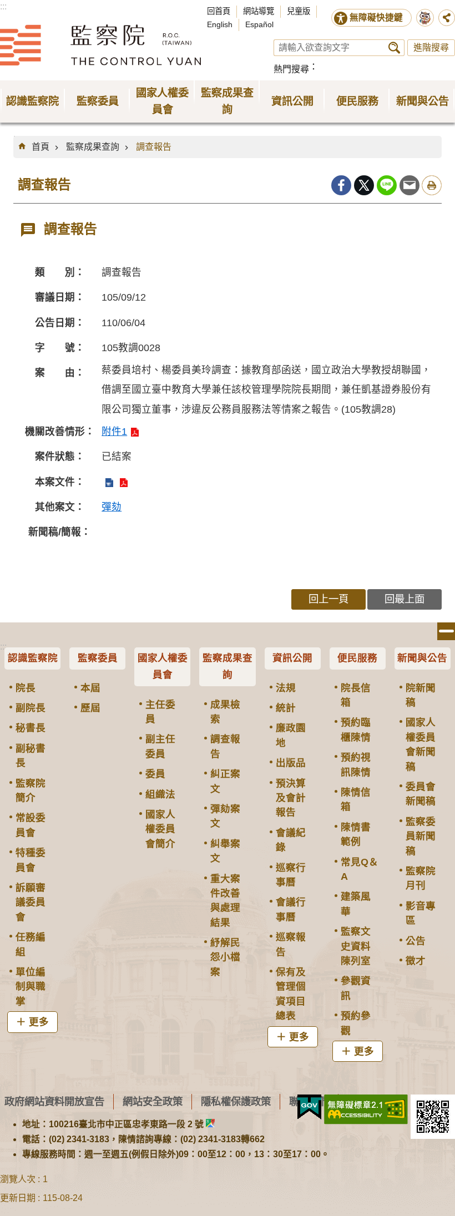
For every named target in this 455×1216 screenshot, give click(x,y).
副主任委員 (160, 746)
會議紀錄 (291, 840)
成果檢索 (225, 711)
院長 (26, 687)
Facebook (341, 185)
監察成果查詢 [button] (227, 101)
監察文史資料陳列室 (356, 946)
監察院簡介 (31, 790)
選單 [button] (446, 631)
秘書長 (31, 727)
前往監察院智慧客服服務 (425, 18)
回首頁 (218, 11)
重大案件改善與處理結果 (225, 900)
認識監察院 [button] (32, 101)
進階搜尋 (431, 47)
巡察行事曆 (291, 875)
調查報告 (153, 146)
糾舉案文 (225, 851)
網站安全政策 (153, 1101)
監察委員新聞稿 (421, 836)
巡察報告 (291, 944)
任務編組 (31, 944)
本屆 (90, 687)
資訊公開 (292, 657)
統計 (286, 707)
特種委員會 (31, 860)
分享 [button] (446, 17)
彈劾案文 (225, 816)
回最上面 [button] (404, 599)
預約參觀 (356, 1023)
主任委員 (160, 711)
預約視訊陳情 (356, 764)
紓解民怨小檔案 (225, 957)
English (219, 24)
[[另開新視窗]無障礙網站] (366, 1109)
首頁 (40, 146)
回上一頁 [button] (328, 599)
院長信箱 (356, 695)
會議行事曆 (291, 909)
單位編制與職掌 (31, 986)
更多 (39, 1021)
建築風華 (356, 903)
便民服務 (357, 657)
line (387, 185)
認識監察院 (33, 657)
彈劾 (112, 507)
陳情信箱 (356, 799)
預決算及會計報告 (291, 798)
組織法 (160, 794)
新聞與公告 (422, 657)
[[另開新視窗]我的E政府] (309, 1107)
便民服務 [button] (357, 101)
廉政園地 (291, 735)
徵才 (416, 960)
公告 (416, 940)
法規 (286, 687)
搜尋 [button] (394, 47)
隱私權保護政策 (236, 1101)
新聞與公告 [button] (422, 101)
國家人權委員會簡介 (160, 829)
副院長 (31, 707)
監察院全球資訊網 (100, 45)
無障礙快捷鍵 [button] (376, 17)
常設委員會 (31, 825)
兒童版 (298, 11)
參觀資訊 (356, 988)
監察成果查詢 (92, 146)
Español (259, 24)
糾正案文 (225, 781)
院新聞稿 (421, 695)
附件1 (114, 431)
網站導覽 (258, 11)
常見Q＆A (359, 869)
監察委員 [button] (98, 101)
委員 (155, 773)
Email (409, 185)
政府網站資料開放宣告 (54, 1101)
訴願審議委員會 (31, 902)
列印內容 (432, 185)
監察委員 (98, 657)
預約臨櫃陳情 (356, 729)
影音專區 (421, 913)
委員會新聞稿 (421, 794)
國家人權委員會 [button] (162, 101)
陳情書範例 (356, 834)
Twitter (364, 185)
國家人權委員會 (163, 666)
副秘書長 (31, 755)
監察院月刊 (421, 878)
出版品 (291, 762)
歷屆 (90, 707)
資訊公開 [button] (292, 101)
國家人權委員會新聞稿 (421, 744)
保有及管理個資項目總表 (291, 993)
